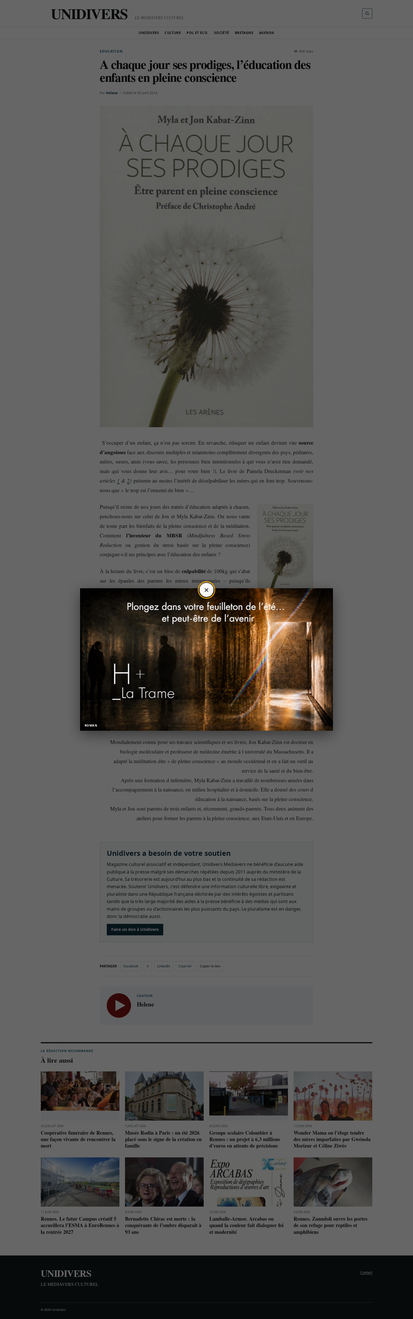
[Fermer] (206, 590)
